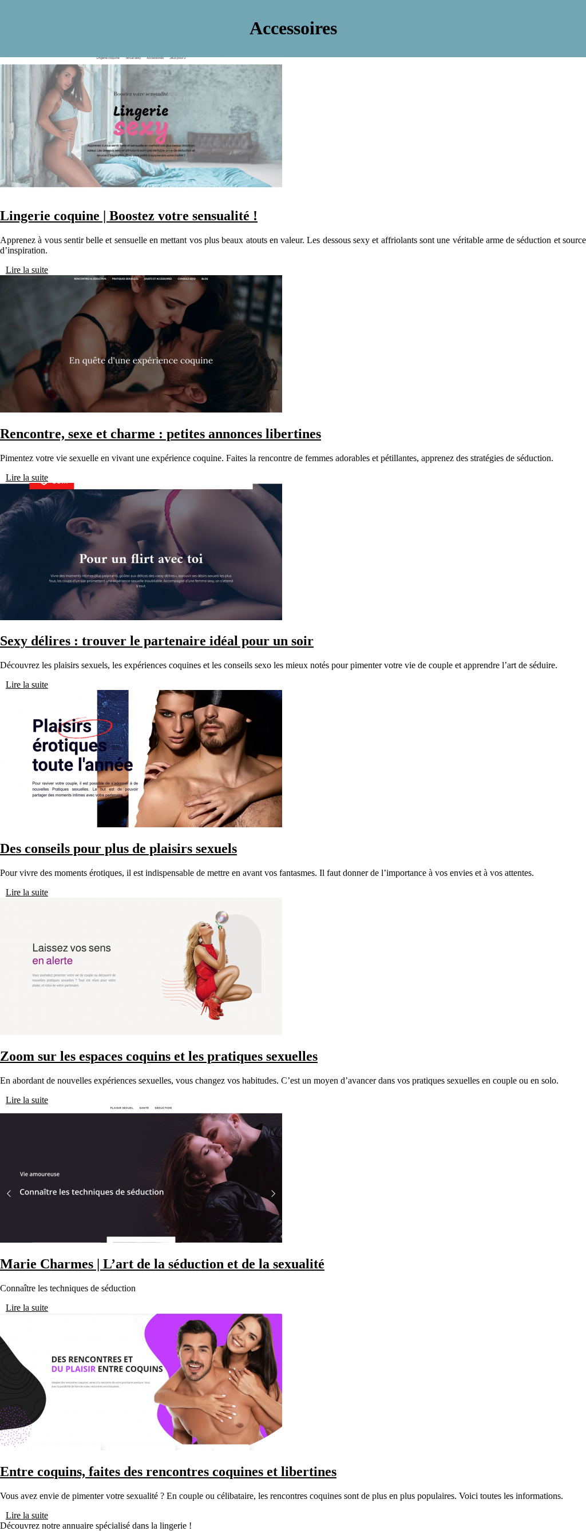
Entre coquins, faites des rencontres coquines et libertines (168, 1471)
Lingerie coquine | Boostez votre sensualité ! (129, 215)
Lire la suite (27, 270)
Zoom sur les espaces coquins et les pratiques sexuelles (159, 1056)
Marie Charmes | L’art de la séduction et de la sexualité (162, 1263)
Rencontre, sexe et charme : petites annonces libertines (160, 433)
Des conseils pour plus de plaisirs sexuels (118, 848)
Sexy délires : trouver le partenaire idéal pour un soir (157, 640)
